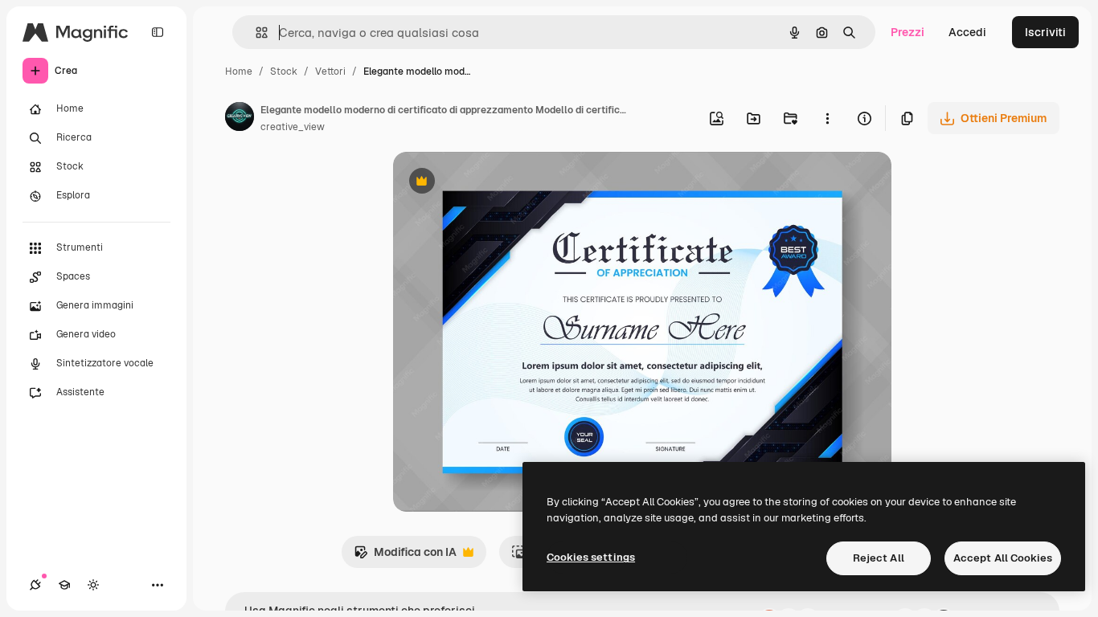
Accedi (967, 32)
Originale (499, 182)
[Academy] (64, 585)
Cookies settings (591, 557)
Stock (283, 71)
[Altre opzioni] (827, 118)
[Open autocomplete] (255, 33)
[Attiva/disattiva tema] (93, 585)
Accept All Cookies (1002, 558)
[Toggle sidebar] (157, 32)
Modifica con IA (405, 556)
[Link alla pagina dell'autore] (239, 119)
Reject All (878, 558)
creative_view (292, 127)
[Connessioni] (35, 585)
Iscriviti (1045, 32)
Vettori (330, 71)
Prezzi (907, 32)
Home (238, 71)
